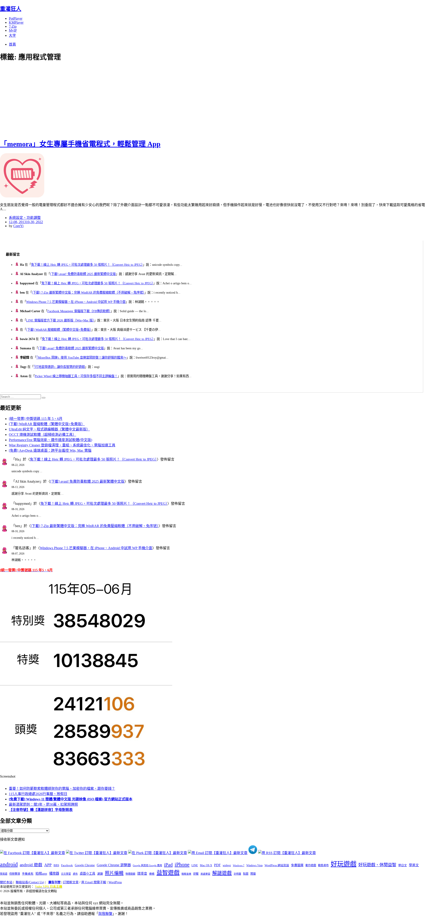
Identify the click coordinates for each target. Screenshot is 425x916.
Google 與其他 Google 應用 (147, 865)
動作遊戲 (310, 865)
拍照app (41, 873)
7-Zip (13, 26)
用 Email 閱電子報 (93, 882)
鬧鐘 (253, 873)
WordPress (115, 882)
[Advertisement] (79, 99)
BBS (56, 865)
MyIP (13, 30)
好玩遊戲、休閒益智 (377, 864)
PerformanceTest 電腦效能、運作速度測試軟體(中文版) (50, 440)
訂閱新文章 (71, 882)
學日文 (402, 865)
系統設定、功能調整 (25, 218)
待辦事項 (14, 873)
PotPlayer (15, 18)
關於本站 (6, 882)
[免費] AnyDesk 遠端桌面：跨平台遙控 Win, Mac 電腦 (50, 450)
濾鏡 (100, 873)
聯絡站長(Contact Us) (30, 882)
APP (48, 865)
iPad (168, 864)
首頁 (12, 44)
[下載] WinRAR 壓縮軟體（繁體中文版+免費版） (58, 329)
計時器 (237, 873)
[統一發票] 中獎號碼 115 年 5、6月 (35, 419)
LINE (194, 865)
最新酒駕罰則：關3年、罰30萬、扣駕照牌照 (43, 804)
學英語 (3, 873)
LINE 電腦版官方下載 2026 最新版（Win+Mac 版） (60, 320)
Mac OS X (206, 865)
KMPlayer (16, 22)
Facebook (67, 865)
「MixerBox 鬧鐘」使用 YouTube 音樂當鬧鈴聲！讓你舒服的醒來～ (81, 357)
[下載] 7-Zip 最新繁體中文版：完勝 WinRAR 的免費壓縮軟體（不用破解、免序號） (88, 292)
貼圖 (245, 873)
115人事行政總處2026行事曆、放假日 (38, 794)
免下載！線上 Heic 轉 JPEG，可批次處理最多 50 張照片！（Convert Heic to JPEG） (87, 264)
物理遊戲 (130, 873)
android (9, 864)
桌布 (75, 873)
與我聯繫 (105, 914)
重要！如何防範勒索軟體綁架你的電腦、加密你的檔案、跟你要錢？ (62, 788)
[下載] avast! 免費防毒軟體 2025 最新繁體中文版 (83, 274)
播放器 (54, 873)
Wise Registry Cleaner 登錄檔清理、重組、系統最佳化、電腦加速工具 (62, 445)
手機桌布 (27, 873)
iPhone (182, 864)
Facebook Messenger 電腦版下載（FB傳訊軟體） (78, 311)
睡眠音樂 (186, 874)
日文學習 (66, 873)
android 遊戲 (31, 864)
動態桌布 (323, 865)
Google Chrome (85, 865)
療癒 (152, 873)
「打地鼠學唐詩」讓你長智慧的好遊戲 (59, 367)
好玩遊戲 (343, 864)
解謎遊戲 (222, 873)
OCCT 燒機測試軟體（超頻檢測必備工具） (42, 434)
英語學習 (205, 874)
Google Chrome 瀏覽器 (114, 865)
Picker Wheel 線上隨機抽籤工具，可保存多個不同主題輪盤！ (76, 376)
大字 (12, 35)
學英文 (414, 865)
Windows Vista (254, 865)
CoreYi (18, 226)
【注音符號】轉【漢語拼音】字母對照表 (41, 810)
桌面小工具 (87, 873)
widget (227, 865)
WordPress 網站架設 (277, 865)
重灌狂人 (10, 9)
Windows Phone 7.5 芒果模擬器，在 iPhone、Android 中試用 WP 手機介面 (76, 302)
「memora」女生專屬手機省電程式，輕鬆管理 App (80, 144)
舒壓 (196, 873)
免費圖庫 (297, 865)
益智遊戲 (168, 873)
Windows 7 (238, 865)
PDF (217, 865)
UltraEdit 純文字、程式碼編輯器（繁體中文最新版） (49, 429)
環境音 (142, 873)
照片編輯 (114, 873)
